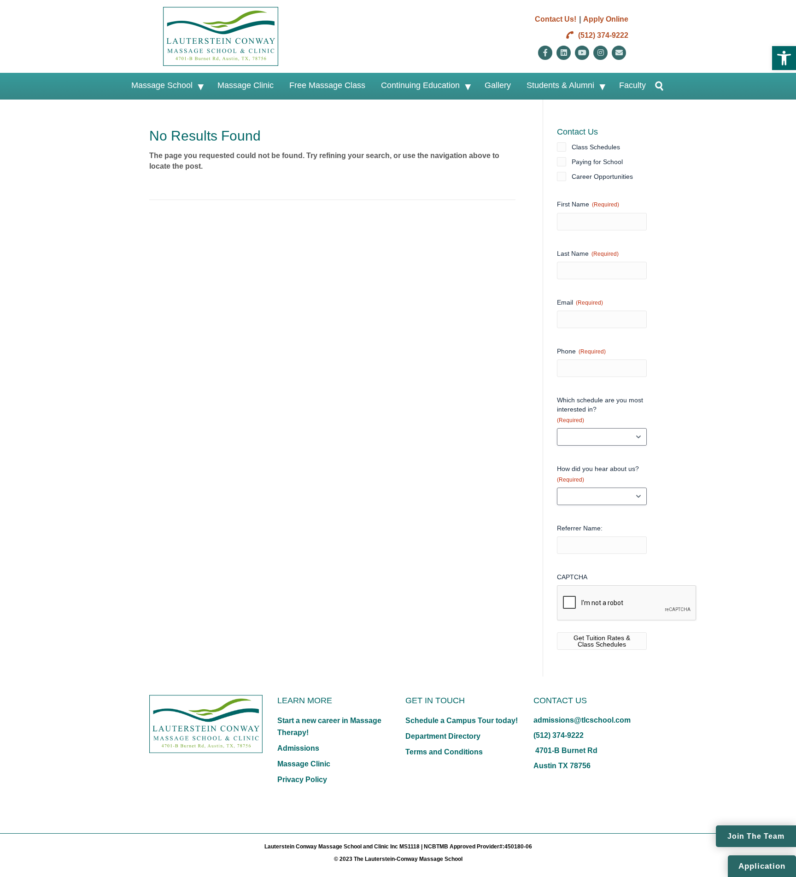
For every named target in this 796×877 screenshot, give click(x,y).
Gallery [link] (498, 85)
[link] (784, 58)
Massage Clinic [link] (245, 85)
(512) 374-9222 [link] (602, 35)
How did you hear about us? (598, 474)
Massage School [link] (162, 85)
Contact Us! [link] (555, 19)
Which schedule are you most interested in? (600, 410)
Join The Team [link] (755, 836)
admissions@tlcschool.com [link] (582, 720)
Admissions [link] (298, 748)
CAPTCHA (572, 577)
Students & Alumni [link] (560, 85)
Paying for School (597, 161)
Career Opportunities (602, 176)
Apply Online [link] (605, 19)
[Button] (655, 86)
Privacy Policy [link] (302, 779)
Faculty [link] (632, 85)
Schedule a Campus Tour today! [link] (461, 720)
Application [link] (761, 866)
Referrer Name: (580, 528)
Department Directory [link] (442, 736)
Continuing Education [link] (420, 85)
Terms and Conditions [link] (444, 752)
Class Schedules (596, 147)
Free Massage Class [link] (327, 85)
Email (580, 302)
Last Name (588, 253)
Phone (581, 351)
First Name (588, 204)
